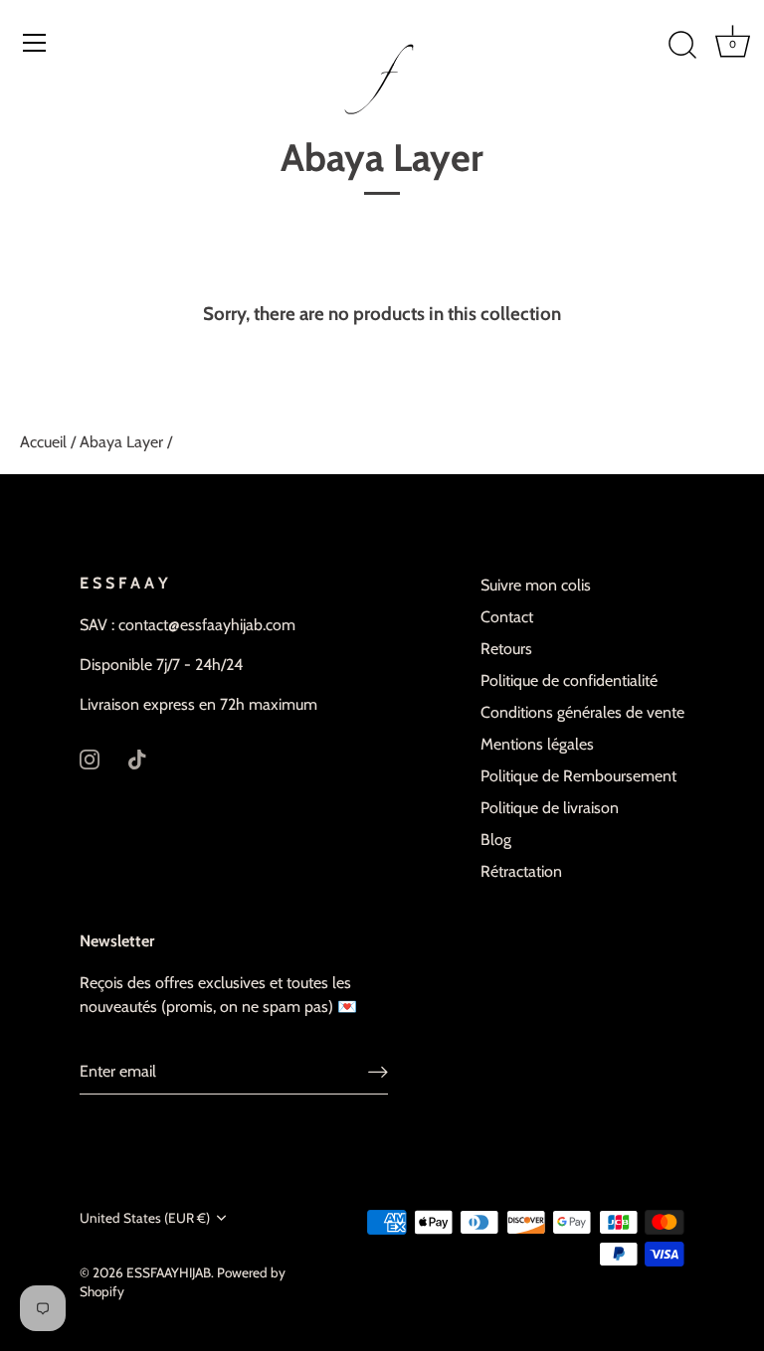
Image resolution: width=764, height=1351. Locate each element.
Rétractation (521, 871)
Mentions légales (537, 744)
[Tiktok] (137, 758)
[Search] (682, 46)
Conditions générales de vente (582, 712)
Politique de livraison (549, 807)
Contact (506, 616)
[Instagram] (89, 758)
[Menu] (35, 43)
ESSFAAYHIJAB (168, 1272)
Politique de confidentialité (569, 680)
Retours (506, 648)
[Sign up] (378, 1072)
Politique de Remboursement (578, 775)
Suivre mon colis (535, 585)
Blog (495, 839)
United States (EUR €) (145, 1218)
